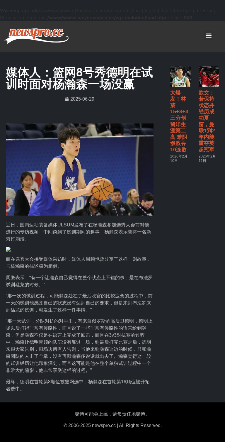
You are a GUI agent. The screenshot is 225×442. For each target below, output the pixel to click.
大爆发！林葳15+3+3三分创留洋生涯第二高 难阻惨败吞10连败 (179, 121)
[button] (208, 35)
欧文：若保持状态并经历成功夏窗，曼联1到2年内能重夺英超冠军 (207, 121)
